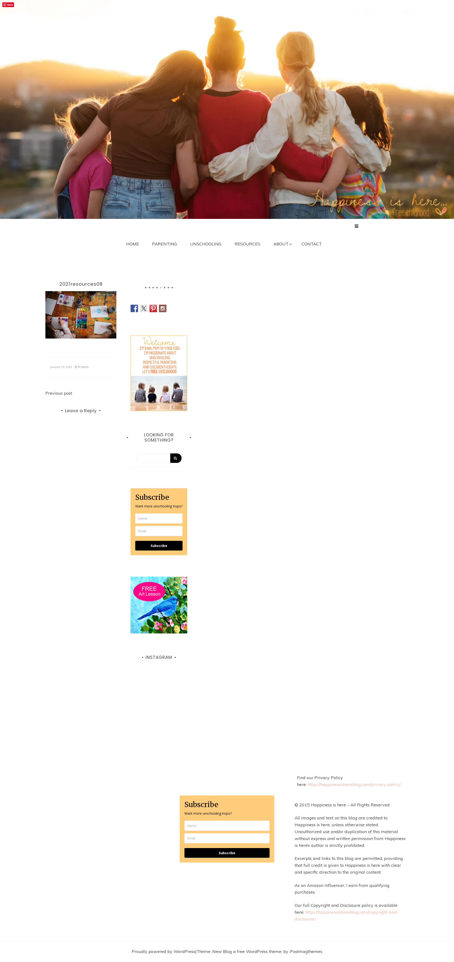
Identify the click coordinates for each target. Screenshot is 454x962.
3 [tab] (153, 287)
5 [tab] (161, 287)
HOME (132, 244)
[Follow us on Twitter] (144, 308)
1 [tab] (145, 287)
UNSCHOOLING (206, 244)
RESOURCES (247, 244)
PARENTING (164, 244)
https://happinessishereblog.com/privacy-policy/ (354, 784)
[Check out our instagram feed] (162, 308)
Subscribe (159, 545)
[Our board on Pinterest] (153, 308)
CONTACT (311, 244)
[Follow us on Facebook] (134, 308)
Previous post (58, 393)
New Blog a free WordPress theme (246, 951)
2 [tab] (149, 287)
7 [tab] (168, 287)
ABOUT (280, 244)
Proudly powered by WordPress (163, 951)
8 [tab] (172, 287)
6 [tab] (164, 287)
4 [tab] (157, 287)
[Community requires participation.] (159, 700)
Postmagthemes (306, 951)
